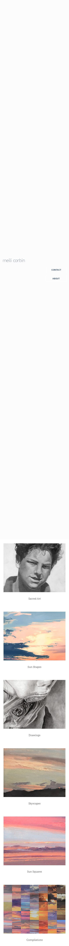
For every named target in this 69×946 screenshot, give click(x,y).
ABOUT (56, 278)
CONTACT (56, 270)
